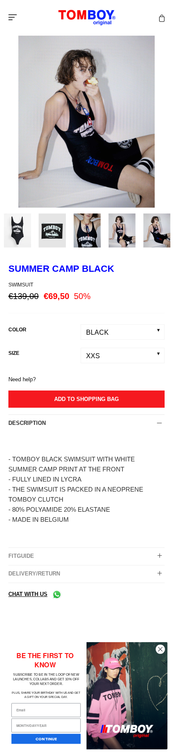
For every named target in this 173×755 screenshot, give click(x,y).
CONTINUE (46, 739)
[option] (86, 121)
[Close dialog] (160, 649)
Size (13, 353)
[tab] (86, 423)
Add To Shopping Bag (86, 399)
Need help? (22, 379)
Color (17, 330)
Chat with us (27, 594)
